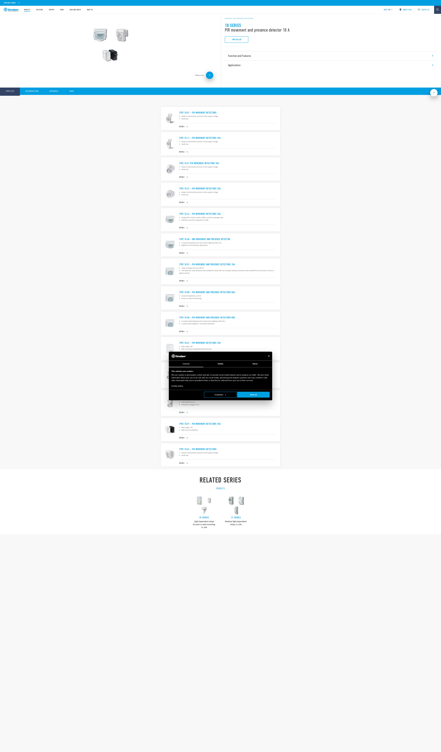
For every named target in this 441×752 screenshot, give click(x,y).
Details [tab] (220, 364)
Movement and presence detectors (239, 18)
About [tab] (254, 364)
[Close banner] (269, 356)
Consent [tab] (186, 364)
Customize (219, 395)
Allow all (253, 395)
